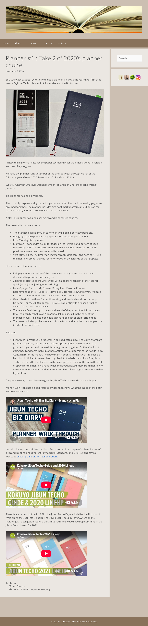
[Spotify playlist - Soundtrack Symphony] (132, 77)
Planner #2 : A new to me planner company (29, 589)
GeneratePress (89, 621)
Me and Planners (17, 586)
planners (13, 583)
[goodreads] (120, 77)
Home (6, 43)
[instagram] (138, 77)
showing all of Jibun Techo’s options (37, 456)
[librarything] (126, 77)
